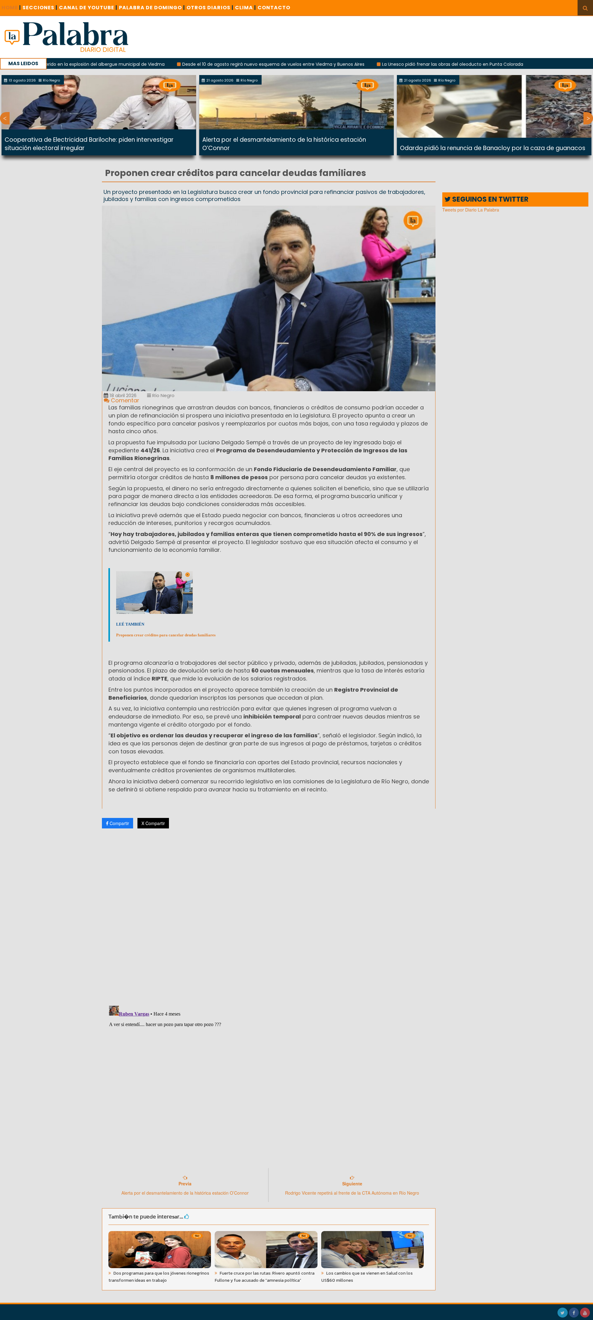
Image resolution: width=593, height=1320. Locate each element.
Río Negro (163, 395)
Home (11, 7)
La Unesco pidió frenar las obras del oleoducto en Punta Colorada (406, 64)
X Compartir (153, 823)
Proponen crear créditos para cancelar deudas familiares (166, 635)
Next (588, 118)
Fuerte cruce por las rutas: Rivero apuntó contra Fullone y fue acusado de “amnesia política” (264, 1277)
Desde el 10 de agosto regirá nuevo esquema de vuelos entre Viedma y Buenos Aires (227, 64)
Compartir (118, 823)
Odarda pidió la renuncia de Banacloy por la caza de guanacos (492, 148)
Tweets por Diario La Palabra (470, 210)
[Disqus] (269, 915)
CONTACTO (274, 7)
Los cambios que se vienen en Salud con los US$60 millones (367, 1277)
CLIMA (245, 7)
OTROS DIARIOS (210, 7)
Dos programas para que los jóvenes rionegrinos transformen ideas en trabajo (158, 1277)
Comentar (124, 400)
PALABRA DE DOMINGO (152, 7)
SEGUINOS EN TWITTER (489, 199)
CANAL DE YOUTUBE (88, 7)
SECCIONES (40, 7)
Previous (5, 118)
